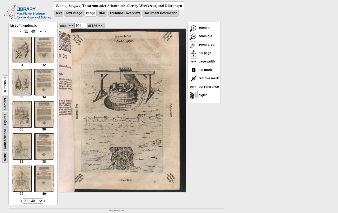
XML (102, 13)
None (5, 157)
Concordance (5, 139)
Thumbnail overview (125, 13)
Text (58, 13)
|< (69, 26)
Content (5, 104)
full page (204, 53)
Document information (160, 13)
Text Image (74, 13)
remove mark (208, 78)
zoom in (204, 28)
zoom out (205, 36)
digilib (202, 95)
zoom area (206, 44)
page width (206, 61)
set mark (205, 70)
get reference (208, 87)
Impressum (116, 210)
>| (102, 26)
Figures (5, 119)
